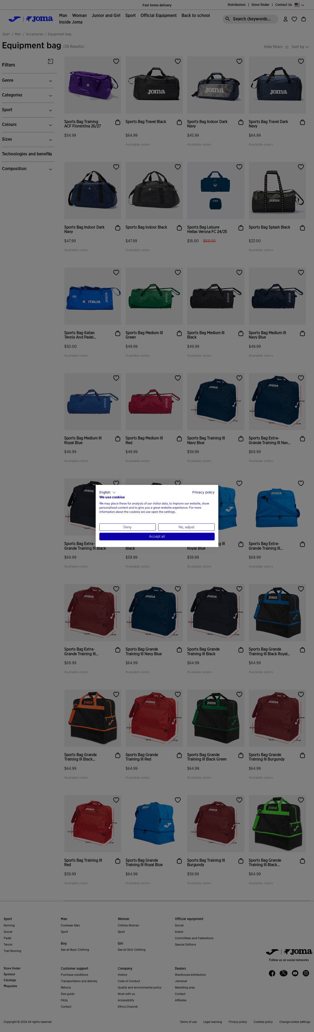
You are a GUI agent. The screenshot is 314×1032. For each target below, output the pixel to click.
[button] (107, 492)
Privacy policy (203, 492)
